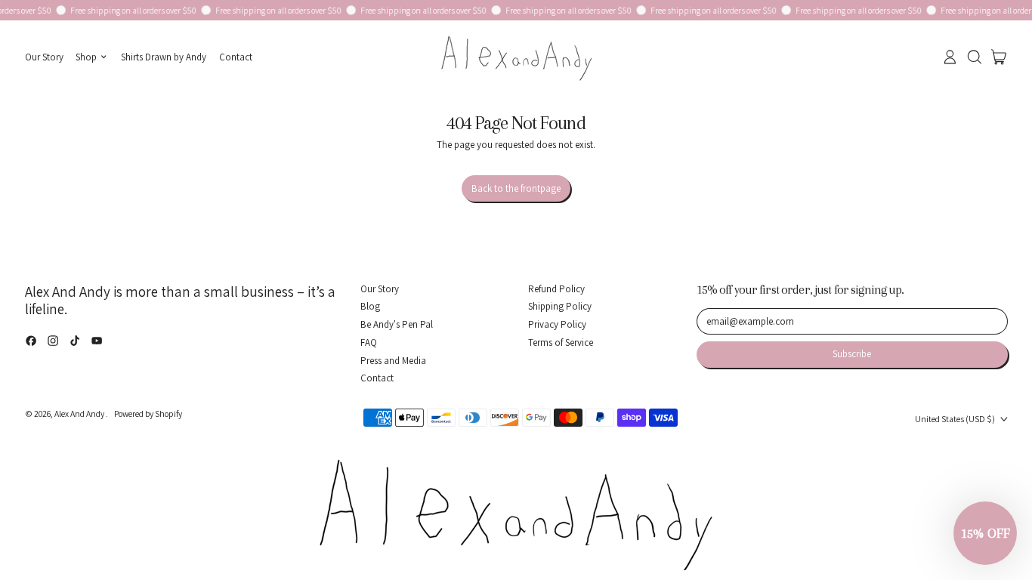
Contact (235, 57)
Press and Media (393, 360)
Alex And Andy (80, 413)
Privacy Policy (557, 324)
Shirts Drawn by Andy (163, 57)
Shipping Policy (560, 306)
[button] (974, 57)
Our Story (44, 57)
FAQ (368, 342)
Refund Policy (556, 288)
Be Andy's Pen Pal (396, 324)
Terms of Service (560, 342)
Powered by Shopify (148, 413)
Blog (370, 306)
